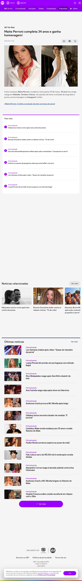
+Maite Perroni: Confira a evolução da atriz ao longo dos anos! (29, 104)
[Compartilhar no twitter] (75, 41)
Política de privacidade (42, 557)
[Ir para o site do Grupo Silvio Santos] (37, 550)
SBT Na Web (9, 27)
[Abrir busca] (75, 3)
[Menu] (79, 3)
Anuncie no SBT (22, 557)
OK (70, 573)
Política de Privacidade (46, 575)
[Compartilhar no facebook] (69, 41)
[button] (17, 301)
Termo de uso (60, 557)
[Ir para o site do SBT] (53, 550)
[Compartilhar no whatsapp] (64, 41)
